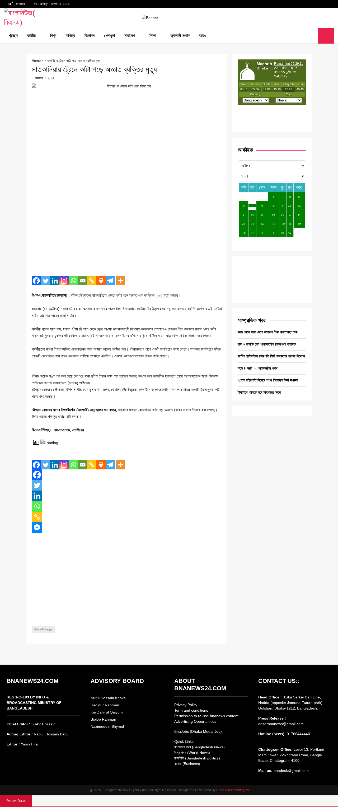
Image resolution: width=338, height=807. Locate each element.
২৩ (283, 223)
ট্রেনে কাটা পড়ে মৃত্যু (43, 629)
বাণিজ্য (70, 35)
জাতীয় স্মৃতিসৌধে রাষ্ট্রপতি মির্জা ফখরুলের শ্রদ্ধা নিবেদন (271, 356)
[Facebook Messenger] (37, 527)
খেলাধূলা (109, 35)
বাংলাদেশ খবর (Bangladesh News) (199, 747)
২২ (273, 223)
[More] (120, 280)
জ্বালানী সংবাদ (180, 35)
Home (36, 61)
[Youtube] (313, 35)
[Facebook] (301, 35)
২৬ (244, 232)
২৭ (252, 232)
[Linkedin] (54, 280)
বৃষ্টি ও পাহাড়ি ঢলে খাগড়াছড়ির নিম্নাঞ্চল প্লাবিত (267, 344)
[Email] (82, 280)
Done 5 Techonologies (232, 790)
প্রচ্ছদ (13, 35)
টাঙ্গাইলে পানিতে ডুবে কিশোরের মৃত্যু (259, 392)
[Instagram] (64, 280)
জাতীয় (31, 35)
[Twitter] (307, 35)
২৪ (290, 223)
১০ (290, 205)
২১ (262, 223)
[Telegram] (110, 280)
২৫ (299, 223)
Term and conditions (191, 710)
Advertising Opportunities (195, 721)
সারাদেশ (129, 35)
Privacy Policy (185, 705)
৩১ (290, 232)
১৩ (252, 214)
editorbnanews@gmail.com (281, 724)
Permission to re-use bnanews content (206, 716)
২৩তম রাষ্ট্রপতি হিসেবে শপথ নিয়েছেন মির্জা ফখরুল (268, 380)
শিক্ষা (152, 35)
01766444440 (298, 734)
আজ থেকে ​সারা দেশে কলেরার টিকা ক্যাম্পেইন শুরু (267, 332)
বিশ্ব (53, 35)
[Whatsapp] (73, 280)
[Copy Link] (91, 280)
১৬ (282, 214)
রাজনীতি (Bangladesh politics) (197, 758)
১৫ (273, 214)
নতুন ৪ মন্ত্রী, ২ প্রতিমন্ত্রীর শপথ (258, 368)
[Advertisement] (127, 234)
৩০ (283, 232)
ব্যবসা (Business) (187, 764)
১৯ (244, 223)
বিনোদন (89, 35)
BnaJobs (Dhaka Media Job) (198, 731)
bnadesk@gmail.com (291, 770)
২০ (252, 223)
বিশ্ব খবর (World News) (192, 752)
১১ (299, 205)
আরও (202, 35)
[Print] (101, 280)
